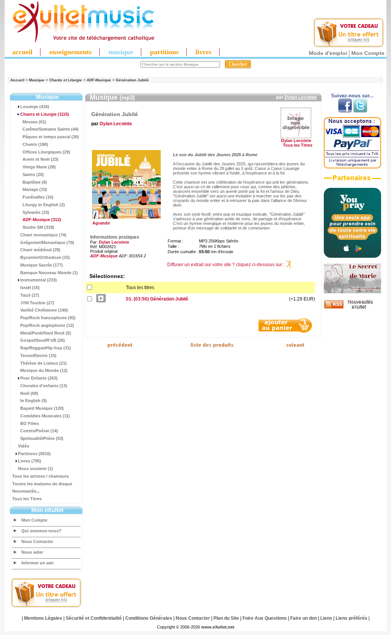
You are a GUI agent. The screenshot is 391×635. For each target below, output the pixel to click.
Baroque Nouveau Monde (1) (49, 272)
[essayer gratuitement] (349, 46)
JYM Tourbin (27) (37, 303)
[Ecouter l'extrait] (352, 180)
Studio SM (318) (38, 227)
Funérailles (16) (38, 197)
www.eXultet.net (217, 627)
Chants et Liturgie (65, 80)
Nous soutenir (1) (35, 468)
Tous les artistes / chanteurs (40, 476)
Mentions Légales (43, 618)
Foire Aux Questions (264, 618)
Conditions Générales (148, 618)
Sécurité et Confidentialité (94, 618)
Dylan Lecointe (300, 97)
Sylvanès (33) (36, 212)
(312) (42, 219)
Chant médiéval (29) (40, 249)
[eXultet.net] (80, 41)
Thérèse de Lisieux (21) (43, 363)
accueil (22, 52)
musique (120, 52)
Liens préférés (351, 618)
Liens (326, 618)
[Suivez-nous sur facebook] (345, 111)
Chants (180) (35, 144)
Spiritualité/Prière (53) (41, 438)
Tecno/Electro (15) (38, 355)
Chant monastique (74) (43, 235)
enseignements (70, 52)
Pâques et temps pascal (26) (51, 136)
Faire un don (303, 618)
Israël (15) (30, 287)
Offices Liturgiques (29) (46, 152)
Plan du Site (226, 618)
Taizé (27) (29, 295)
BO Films (29, 423)
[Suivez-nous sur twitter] (360, 111)
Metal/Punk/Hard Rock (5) (45, 333)
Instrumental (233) (38, 280)
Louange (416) (34, 106)
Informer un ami (37, 563)
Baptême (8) (35, 182)
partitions (164, 52)
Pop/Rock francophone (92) (48, 317)
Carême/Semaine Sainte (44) (51, 129)
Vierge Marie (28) (39, 167)
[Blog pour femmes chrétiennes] (352, 291)
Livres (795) (29, 461)
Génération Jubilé (132, 80)
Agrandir (100, 223)
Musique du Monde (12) (44, 370)
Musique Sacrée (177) (41, 265)
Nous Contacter (37, 541)
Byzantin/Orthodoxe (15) (45, 257)
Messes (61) (34, 122)
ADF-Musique (99, 80)
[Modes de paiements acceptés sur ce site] (352, 167)
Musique (37, 80)
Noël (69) (29, 393)
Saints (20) (33, 174)
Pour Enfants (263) (39, 378)
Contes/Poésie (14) (39, 430)
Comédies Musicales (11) (45, 416)
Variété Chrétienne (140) (44, 310)
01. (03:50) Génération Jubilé (157, 299)
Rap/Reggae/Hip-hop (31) (45, 348)
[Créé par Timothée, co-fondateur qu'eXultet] (352, 256)
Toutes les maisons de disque (42, 484)
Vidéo (23, 446)
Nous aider (32, 552)
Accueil (17, 80)
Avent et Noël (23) (40, 159)
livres (204, 52)
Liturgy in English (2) (44, 204)
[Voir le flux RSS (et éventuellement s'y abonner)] (352, 308)
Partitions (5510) (34, 453)
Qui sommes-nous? (41, 530)
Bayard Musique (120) (42, 408)
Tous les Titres (27, 498)
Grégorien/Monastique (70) (47, 242)
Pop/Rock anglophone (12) (47, 325)
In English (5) (33, 400)
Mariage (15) (35, 189)
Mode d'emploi (328, 53)
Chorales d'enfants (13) (43, 385)
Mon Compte (368, 53)
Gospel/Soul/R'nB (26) (42, 340)
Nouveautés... (26, 491)
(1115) (44, 114)
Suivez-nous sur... (352, 96)
